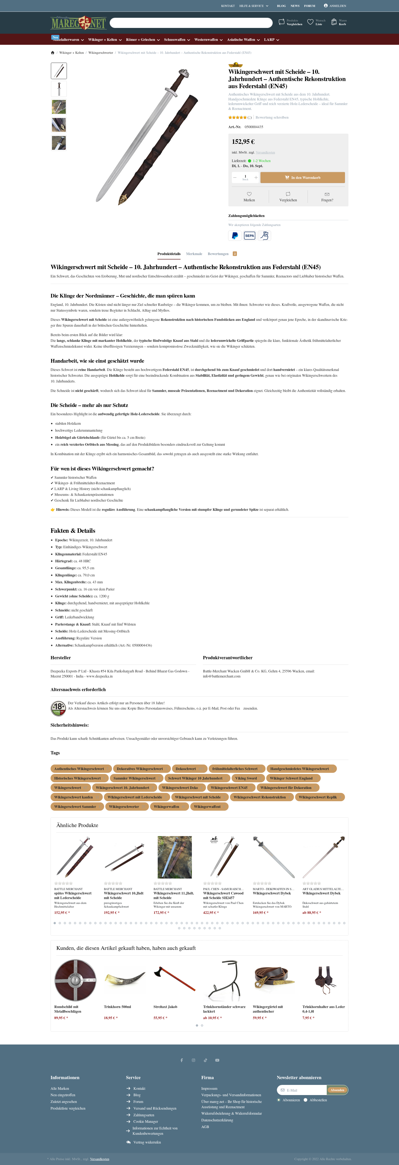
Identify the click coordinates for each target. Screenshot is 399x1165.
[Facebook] (182, 1060)
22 (161, 923)
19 (146, 923)
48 (293, 923)
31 (207, 923)
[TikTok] (205, 1060)
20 (151, 923)
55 (329, 923)
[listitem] (146, 137)
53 (319, 923)
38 (243, 923)
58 (344, 923)
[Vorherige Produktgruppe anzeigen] (56, 884)
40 (253, 923)
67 (220, 928)
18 (141, 923)
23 (166, 923)
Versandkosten (265, 152)
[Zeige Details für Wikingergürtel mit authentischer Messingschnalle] (274, 980)
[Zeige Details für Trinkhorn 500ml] (125, 980)
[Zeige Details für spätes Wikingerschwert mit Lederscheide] (75, 857)
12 (110, 923)
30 (202, 923)
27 (187, 923)
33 (217, 923)
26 (182, 923)
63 (199, 928)
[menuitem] (68, 39)
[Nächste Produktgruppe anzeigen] (343, 884)
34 (222, 923)
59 (179, 928)
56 (334, 923)
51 (309, 923)
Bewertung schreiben (272, 117)
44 (273, 923)
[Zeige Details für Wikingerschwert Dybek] (274, 857)
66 (215, 928)
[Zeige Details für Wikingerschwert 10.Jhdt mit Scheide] (125, 857)
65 (210, 928)
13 (116, 923)
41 (258, 923)
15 (126, 923)
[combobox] (191, 23)
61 (189, 928)
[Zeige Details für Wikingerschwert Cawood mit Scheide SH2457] (224, 857)
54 (324, 923)
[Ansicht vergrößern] (146, 137)
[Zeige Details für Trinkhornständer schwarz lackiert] (224, 980)
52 (314, 923)
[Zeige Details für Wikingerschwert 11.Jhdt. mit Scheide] (175, 857)
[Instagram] (193, 1060)
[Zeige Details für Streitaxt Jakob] (175, 980)
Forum (309, 5)
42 (263, 923)
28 (192, 923)
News (295, 5)
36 (232, 923)
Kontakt (228, 6)
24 (171, 923)
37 (237, 923)
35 (227, 923)
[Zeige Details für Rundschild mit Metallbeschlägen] (75, 980)
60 (184, 928)
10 (100, 923)
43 (268, 923)
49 (298, 923)
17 (136, 923)
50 (303, 923)
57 (339, 923)
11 (105, 923)
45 (278, 923)
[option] (59, 71)
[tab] (169, 253)
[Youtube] (217, 1060)
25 (176, 923)
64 (204, 928)
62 (194, 928)
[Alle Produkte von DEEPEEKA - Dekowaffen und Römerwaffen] (235, 64)
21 (156, 923)
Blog (281, 5)
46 (283, 923)
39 (248, 923)
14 (121, 923)
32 (212, 923)
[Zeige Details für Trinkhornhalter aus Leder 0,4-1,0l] (323, 980)
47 (288, 923)
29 (197, 923)
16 (131, 923)
